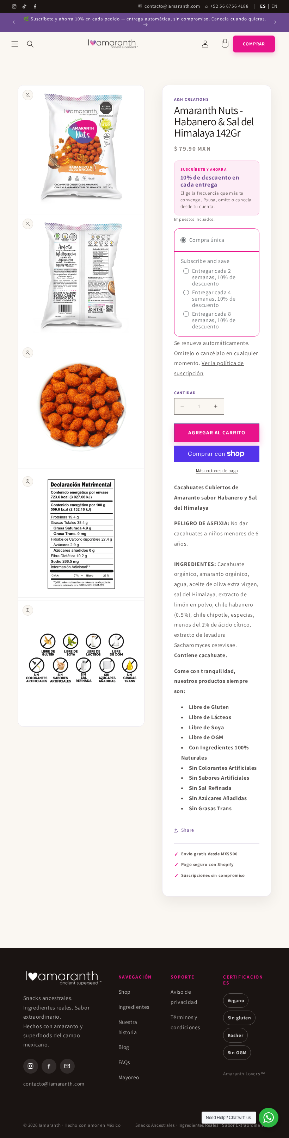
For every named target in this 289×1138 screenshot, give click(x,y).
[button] (15, 44)
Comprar (254, 44)
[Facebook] (35, 6)
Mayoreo (128, 1077)
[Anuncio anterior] (13, 22)
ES (262, 6)
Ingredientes (133, 1006)
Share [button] (187, 830)
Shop (124, 991)
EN (274, 6)
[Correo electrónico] (67, 1066)
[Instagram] (14, 6)
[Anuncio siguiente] (275, 22)
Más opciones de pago (217, 470)
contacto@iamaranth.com (54, 1083)
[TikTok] (24, 6)
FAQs (124, 1061)
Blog (123, 1046)
